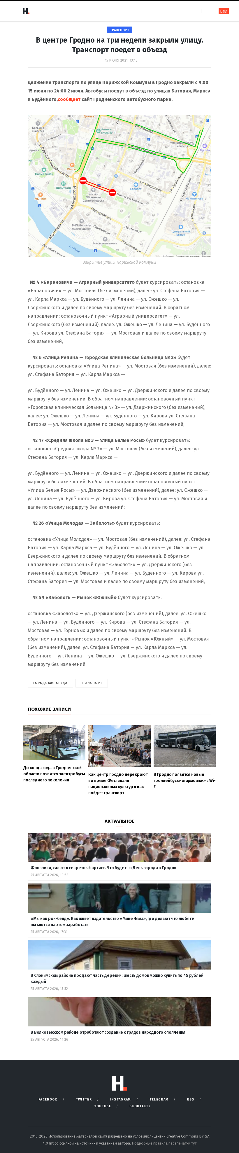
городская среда (50, 683)
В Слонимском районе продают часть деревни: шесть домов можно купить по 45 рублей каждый (117, 978)
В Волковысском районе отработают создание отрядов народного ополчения (108, 1032)
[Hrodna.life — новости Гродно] (26, 11)
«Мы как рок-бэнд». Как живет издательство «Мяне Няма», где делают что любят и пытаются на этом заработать (112, 921)
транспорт (119, 30)
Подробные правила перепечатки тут (164, 1143)
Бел (223, 11)
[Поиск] (206, 11)
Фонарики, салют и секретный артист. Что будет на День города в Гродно (103, 867)
